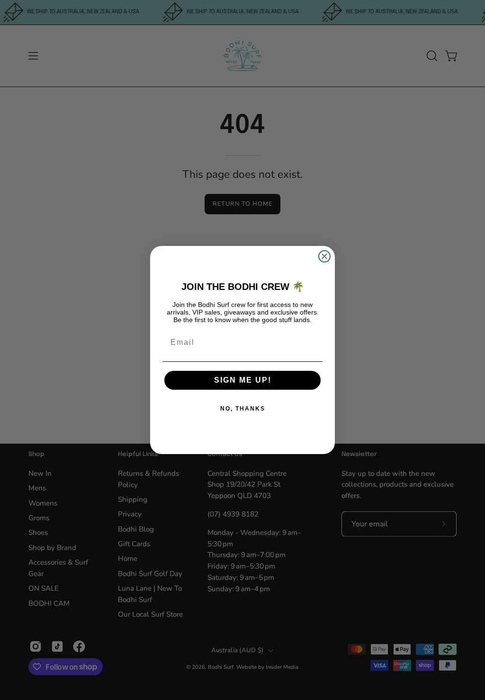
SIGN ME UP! (242, 380)
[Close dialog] (324, 256)
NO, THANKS (242, 408)
